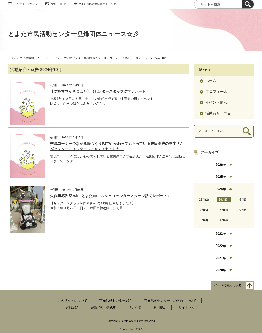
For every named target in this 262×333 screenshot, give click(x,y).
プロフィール (216, 92)
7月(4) (224, 209)
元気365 (138, 329)
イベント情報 (216, 102)
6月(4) (243, 209)
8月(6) (204, 209)
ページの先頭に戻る (228, 285)
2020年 (221, 270)
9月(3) (243, 199)
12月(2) (204, 199)
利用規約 (159, 307)
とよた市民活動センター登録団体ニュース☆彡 (82, 58)
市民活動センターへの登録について (170, 300)
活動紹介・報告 (132, 58)
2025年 (221, 176)
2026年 (221, 164)
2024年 (221, 189)
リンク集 (134, 307)
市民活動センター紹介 (115, 300)
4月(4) (224, 220)
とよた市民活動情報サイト (25, 58)
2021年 (221, 258)
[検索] (248, 4)
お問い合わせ (58, 4)
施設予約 (97, 307)
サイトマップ (188, 307)
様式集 (111, 307)
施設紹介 (72, 307)
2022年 (221, 246)
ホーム (210, 81)
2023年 (221, 233)
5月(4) (204, 220)
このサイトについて (26, 4)
